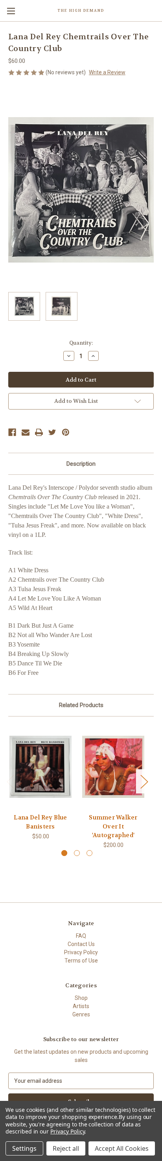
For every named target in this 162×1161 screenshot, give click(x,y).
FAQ (81, 936)
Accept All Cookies (122, 1148)
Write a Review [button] (107, 72)
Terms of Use (81, 960)
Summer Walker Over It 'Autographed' (113, 826)
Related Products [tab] (81, 705)
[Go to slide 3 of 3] (89, 853)
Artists (81, 1006)
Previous (10, 781)
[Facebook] (12, 432)
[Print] (39, 432)
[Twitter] (52, 432)
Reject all (66, 1148)
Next (144, 781)
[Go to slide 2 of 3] (77, 853)
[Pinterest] (66, 432)
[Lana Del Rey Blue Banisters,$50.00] (40, 767)
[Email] (25, 432)
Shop (81, 998)
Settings (24, 1148)
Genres (81, 1014)
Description (81, 463)
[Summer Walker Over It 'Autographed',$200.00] (113, 767)
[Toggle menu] (11, 11)
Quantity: (81, 343)
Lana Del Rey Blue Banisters (40, 822)
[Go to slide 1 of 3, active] (64, 853)
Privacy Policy (81, 952)
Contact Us (81, 944)
